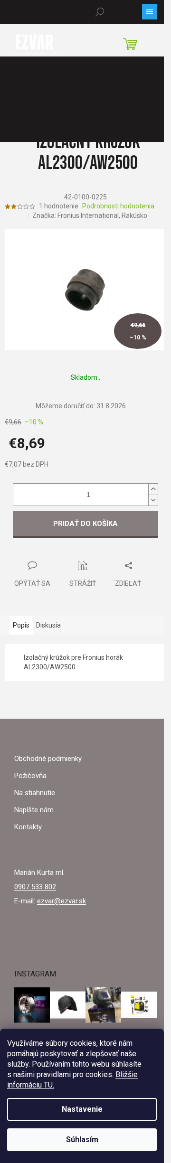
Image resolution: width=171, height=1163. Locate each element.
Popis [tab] (21, 625)
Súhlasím (82, 1139)
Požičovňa (30, 775)
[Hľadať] (99, 11)
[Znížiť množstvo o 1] (153, 500)
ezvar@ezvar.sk (61, 901)
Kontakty (28, 827)
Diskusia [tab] (48, 625)
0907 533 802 (35, 886)
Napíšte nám (34, 810)
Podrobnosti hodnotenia (118, 206)
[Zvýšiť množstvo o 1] (153, 489)
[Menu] (149, 11)
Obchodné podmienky (48, 758)
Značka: (89, 215)
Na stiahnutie (34, 792)
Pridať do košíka (85, 523)
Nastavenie (82, 1109)
